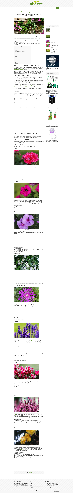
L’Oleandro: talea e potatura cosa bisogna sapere (54, 45)
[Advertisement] (29, 240)
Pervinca (16, 57)
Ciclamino (16, 61)
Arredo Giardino (40, 7)
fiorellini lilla (32, 85)
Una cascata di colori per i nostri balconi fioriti (21, 52)
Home (15, 7)
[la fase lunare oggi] (52, 55)
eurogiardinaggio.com (17, 11)
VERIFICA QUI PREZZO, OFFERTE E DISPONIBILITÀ (52, 93)
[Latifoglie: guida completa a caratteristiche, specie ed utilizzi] (48, 28)
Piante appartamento (25, 7)
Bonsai (49, 7)
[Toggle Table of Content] (29, 46)
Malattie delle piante (33, 7)
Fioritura (16, 50)
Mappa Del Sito (31, 485)
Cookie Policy (31, 487)
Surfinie (16, 56)
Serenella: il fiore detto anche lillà (54, 41)
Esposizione (16, 49)
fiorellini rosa (26, 86)
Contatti (31, 483)
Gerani (16, 55)
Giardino (19, 7)
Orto (45, 7)
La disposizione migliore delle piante (20, 51)
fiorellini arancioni (21, 85)
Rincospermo (17, 58)
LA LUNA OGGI (47, 67)
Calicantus (16, 63)
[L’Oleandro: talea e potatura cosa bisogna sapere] (48, 44)
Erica (15, 62)
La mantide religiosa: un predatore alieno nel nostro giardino (55, 36)
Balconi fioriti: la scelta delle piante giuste (20, 48)
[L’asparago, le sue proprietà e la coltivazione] (48, 49)
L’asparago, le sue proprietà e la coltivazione (54, 50)
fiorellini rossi (16, 86)
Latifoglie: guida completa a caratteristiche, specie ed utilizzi (54, 30)
